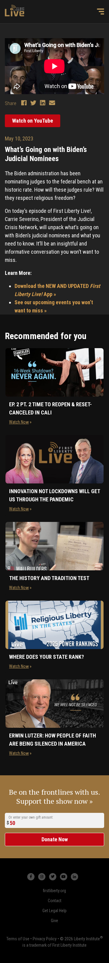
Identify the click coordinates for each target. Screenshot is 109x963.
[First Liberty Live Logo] (14, 10)
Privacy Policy (45, 938)
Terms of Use (17, 938)
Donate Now (54, 839)
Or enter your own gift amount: (30, 817)
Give (54, 920)
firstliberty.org (54, 890)
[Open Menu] (100, 11)
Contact (54, 900)
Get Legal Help (54, 910)
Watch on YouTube (32, 120)
